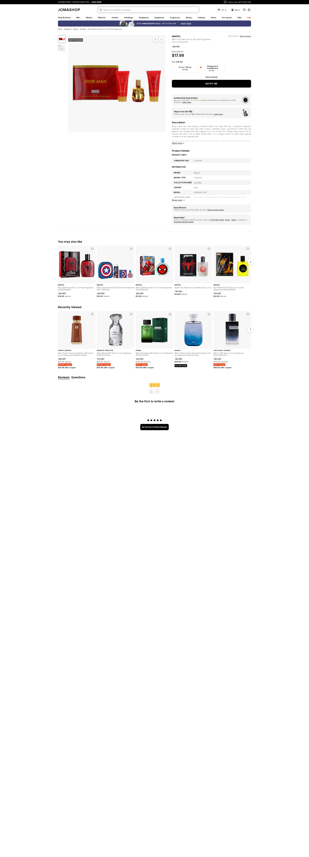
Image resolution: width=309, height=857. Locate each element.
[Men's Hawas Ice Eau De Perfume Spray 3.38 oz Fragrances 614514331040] (209, 314)
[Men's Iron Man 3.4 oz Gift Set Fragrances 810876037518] (161, 39)
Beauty (189, 18)
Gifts (239, 18)
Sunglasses (144, 18)
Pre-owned (227, 18)
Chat (233, 220)
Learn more (186, 102)
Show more (177, 143)
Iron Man (83, 29)
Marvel (75, 29)
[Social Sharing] (155, 39)
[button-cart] (249, 9)
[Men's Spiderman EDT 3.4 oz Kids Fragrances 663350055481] (170, 249)
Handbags (128, 18)
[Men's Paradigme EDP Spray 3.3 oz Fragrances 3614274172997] (170, 314)
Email (227, 220)
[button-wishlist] (244, 9)
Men (78, 18)
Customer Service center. (184, 222)
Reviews (64, 377)
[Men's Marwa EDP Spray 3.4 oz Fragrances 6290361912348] (131, 314)
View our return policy (215, 210)
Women (89, 18)
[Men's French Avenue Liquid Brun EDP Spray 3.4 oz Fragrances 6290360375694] (92, 314)
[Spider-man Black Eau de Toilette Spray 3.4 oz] (209, 249)
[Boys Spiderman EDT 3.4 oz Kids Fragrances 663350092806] (92, 249)
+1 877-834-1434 (216, 220)
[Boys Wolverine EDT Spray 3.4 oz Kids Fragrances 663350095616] (248, 249)
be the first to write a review (154, 427)
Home (60, 29)
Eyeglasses (159, 18)
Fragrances (175, 18)
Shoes (213, 18)
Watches (102, 18)
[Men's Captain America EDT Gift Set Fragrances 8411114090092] (131, 249)
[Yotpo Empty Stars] (233, 36)
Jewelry (114, 18)
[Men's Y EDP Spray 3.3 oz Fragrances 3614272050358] (248, 314)
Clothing (201, 18)
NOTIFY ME (211, 83)
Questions (78, 377)
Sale (249, 18)
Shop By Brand (64, 18)
